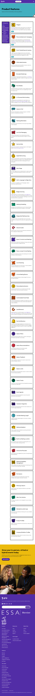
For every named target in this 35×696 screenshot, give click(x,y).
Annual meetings (5, 667)
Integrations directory (6, 659)
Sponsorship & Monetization (4, 634)
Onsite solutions (5, 647)
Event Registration (5, 631)
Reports (14, 633)
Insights (3, 656)
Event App (3, 628)
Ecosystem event (5, 680)
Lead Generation (5, 640)
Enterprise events (5, 672)
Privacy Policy (11, 690)
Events (14, 630)
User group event (5, 685)
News (24, 630)
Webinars (14, 631)
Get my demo (18, 1)
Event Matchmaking (5, 630)
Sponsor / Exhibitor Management (5, 637)
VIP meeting (4, 677)
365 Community (5, 645)
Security (3, 654)
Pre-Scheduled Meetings (6, 642)
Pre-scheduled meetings (6, 675)
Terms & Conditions (5, 690)
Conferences (4, 670)
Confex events (4, 669)
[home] (3, 1)
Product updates (26, 633)
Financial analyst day (6, 684)
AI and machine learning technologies (20, 101)
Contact (24, 631)
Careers (24, 628)
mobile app (30, 76)
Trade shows (4, 665)
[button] (33, 1)
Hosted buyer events (5, 674)
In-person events (16, 638)
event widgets (13, 28)
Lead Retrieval (4, 644)
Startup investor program (6, 679)
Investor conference (5, 687)
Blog (13, 628)
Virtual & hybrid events (17, 640)
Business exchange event (6, 682)
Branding (3, 661)
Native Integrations (5, 657)
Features (3, 653)
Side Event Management (6, 639)
